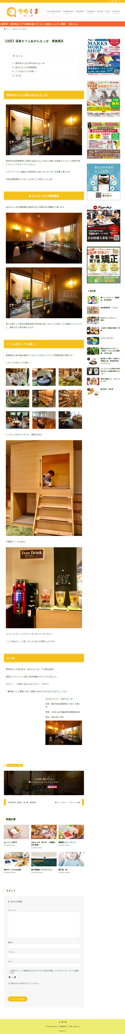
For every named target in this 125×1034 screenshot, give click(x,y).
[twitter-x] (110, 1)
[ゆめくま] (22, 12)
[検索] (119, 1)
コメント (12, 910)
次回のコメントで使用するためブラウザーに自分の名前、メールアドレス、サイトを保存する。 (44, 971)
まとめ (18, 75)
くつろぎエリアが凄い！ (26, 71)
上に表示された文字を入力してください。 (24, 983)
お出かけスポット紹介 (14, 765)
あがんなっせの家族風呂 (26, 67)
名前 (10, 942)
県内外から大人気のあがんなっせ (30, 63)
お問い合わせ (73, 1026)
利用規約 (63, 1026)
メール (11, 951)
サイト (10, 961)
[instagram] (113, 1)
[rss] (116, 1)
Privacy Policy (52, 1026)
